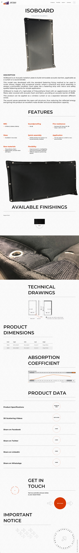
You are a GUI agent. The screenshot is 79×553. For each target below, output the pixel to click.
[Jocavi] (9, 2)
